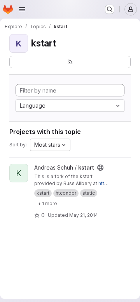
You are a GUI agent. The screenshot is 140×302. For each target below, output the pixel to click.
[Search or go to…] (109, 9)
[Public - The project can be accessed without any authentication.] (100, 168)
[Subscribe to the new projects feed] (70, 62)
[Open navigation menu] (22, 9)
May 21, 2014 (83, 215)
